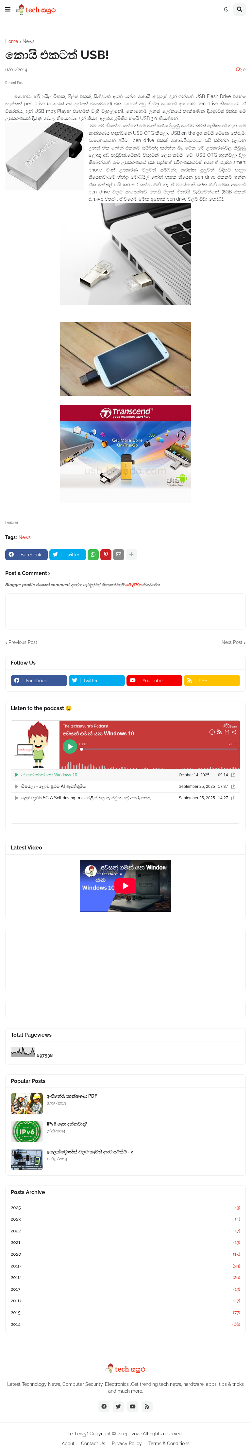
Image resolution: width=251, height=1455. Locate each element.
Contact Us (93, 1443)
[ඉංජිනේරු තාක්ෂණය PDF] (27, 1103)
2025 (125, 1207)
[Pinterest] (105, 554)
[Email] (118, 554)
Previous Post (22, 642)
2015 (125, 1312)
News (29, 41)
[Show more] (131, 554)
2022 (125, 1230)
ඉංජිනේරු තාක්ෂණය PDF (72, 1096)
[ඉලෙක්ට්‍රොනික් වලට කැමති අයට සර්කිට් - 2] (27, 1159)
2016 (125, 1300)
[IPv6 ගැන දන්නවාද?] (27, 1131)
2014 (125, 1324)
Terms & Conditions (169, 1443)
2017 (125, 1289)
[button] (8, 9)
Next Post (232, 642)
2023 (125, 1219)
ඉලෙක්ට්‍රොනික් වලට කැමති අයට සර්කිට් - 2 (90, 1151)
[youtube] (132, 1406)
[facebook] (103, 1406)
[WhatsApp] (93, 554)
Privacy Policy (127, 1443)
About (68, 1443)
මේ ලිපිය (133, 584)
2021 (125, 1242)
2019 (125, 1265)
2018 (125, 1277)
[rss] (147, 1406)
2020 (125, 1254)
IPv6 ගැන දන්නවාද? (67, 1123)
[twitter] (118, 1406)
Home (11, 41)
